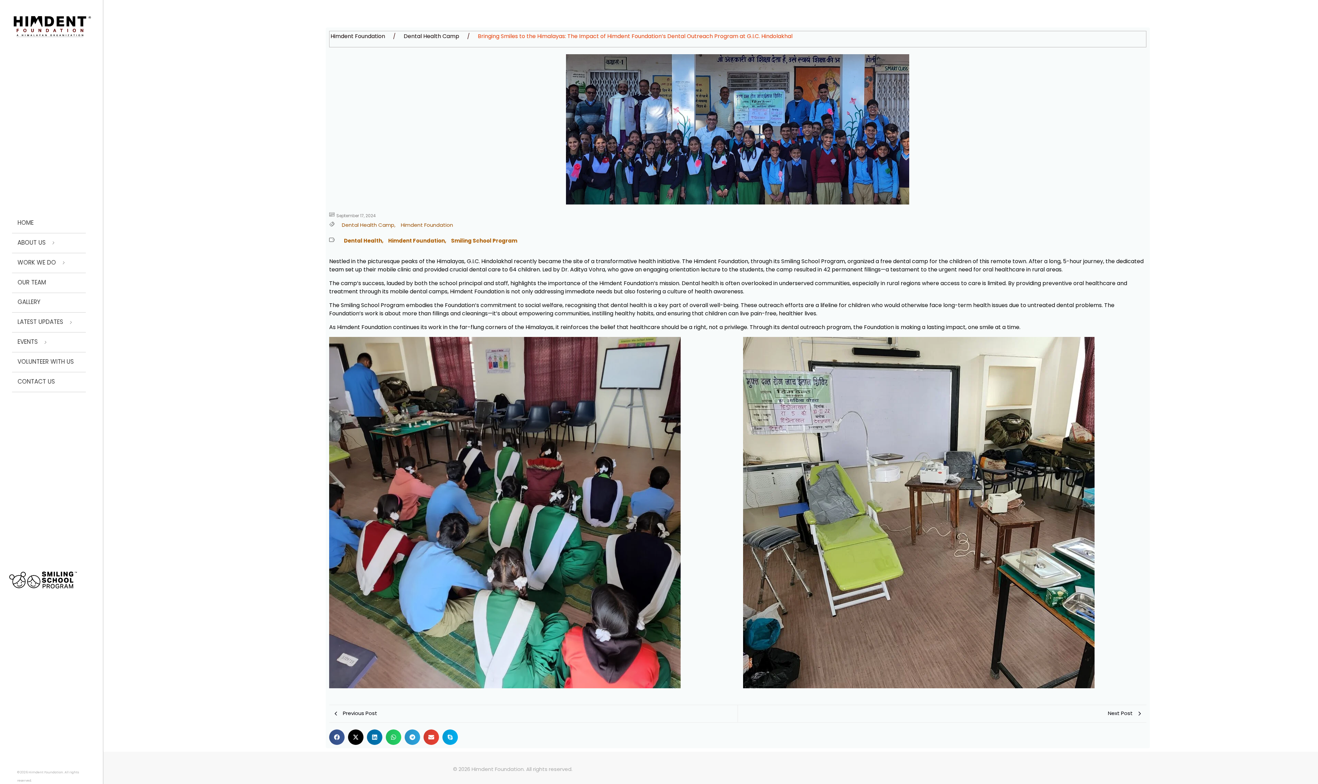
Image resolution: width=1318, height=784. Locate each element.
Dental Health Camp (431, 36)
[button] (337, 737)
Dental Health (363, 240)
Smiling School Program (484, 240)
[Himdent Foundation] (52, 26)
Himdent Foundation (358, 36)
